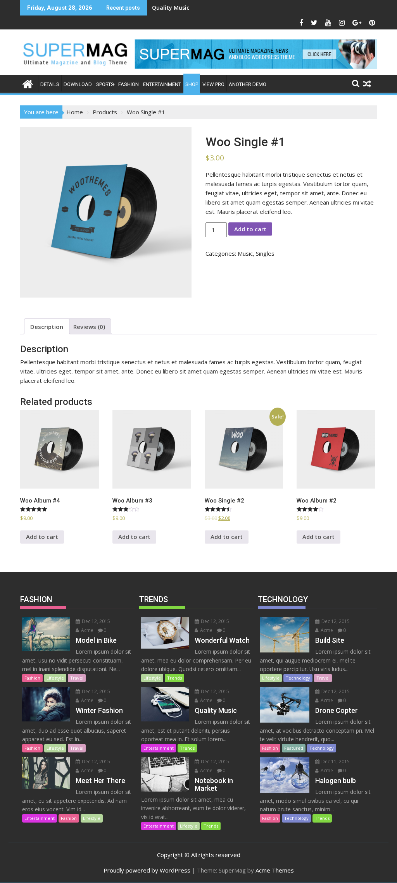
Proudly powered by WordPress (147, 870)
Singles (265, 253)
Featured (293, 748)
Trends (174, 678)
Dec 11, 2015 (335, 761)
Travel (76, 678)
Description (46, 326)
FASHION (128, 84)
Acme (86, 630)
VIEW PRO (213, 84)
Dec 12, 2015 (95, 621)
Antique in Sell (171, 7)
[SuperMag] (27, 83)
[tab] (46, 326)
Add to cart (250, 229)
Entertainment (39, 818)
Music (245, 253)
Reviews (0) (89, 326)
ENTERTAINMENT (162, 84)
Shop (191, 84)
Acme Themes (274, 870)
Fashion (32, 678)
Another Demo (247, 84)
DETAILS (49, 84)
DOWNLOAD (78, 84)
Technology (298, 678)
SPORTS (105, 84)
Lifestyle (55, 678)
